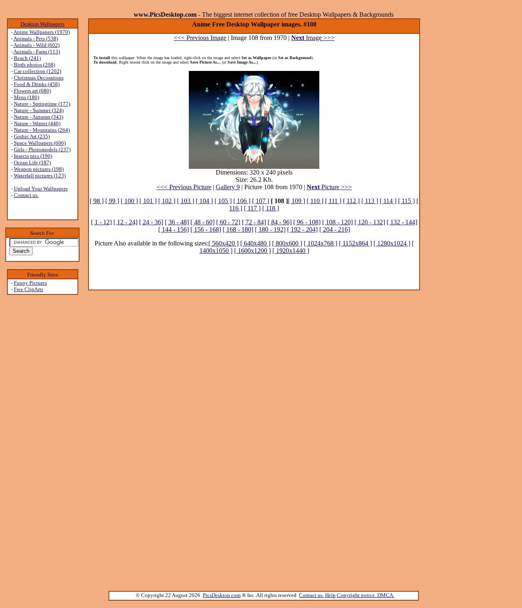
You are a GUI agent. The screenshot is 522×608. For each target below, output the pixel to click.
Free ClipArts (28, 289)
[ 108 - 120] (337, 222)
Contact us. (26, 195)
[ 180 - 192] (270, 229)
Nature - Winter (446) (37, 123)
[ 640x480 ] (255, 243)
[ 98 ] (97, 200)
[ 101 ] (148, 200)
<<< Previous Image (200, 37)
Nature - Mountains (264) (42, 130)
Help (330, 595)
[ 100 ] (129, 200)
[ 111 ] (333, 200)
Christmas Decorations (39, 78)
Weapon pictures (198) (39, 169)
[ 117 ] (252, 208)
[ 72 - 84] (254, 222)
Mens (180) (26, 97)
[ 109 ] (296, 200)
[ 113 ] (369, 200)
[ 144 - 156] (173, 229)
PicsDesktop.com (222, 595)
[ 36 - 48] (177, 222)
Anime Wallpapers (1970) (41, 32)
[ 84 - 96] (280, 222)
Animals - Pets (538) (35, 38)
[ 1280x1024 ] (392, 243)
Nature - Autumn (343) (38, 117)
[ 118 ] (270, 208)
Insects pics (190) (33, 156)
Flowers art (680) (32, 91)
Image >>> (312, 37)
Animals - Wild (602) (36, 45)
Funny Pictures (30, 283)
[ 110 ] (315, 200)
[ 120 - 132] (369, 222)
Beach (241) (27, 58)
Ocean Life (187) (32, 162)
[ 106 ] (241, 200)
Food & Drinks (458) (37, 84)
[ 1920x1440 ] (290, 250)
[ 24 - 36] (151, 222)
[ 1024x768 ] (320, 243)
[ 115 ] (406, 200)
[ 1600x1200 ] (252, 250)
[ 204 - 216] (334, 229)
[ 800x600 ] (287, 243)
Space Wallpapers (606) (40, 143)
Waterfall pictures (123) (40, 175)
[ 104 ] (204, 200)
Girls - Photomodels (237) (42, 149)
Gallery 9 (228, 187)
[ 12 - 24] (125, 222)
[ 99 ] (112, 200)
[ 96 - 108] (307, 222)
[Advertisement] (42, 424)
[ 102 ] (166, 200)
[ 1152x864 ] (355, 243)
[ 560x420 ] (223, 243)
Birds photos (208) (34, 65)
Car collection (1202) (37, 71)
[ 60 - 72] (228, 222)
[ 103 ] (185, 200)
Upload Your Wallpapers (41, 189)
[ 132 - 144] (402, 222)
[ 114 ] (388, 200)
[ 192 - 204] (302, 229)
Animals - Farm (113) (36, 52)
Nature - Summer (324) (39, 110)
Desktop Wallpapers (42, 24)
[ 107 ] (260, 200)
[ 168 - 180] (238, 229)
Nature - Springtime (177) (42, 104)
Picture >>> (329, 187)
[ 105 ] (223, 200)
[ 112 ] (351, 200)
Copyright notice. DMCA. (365, 595)
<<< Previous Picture (184, 187)
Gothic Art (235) (32, 136)
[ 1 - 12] (101, 222)
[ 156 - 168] (205, 229)
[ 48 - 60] (202, 222)
